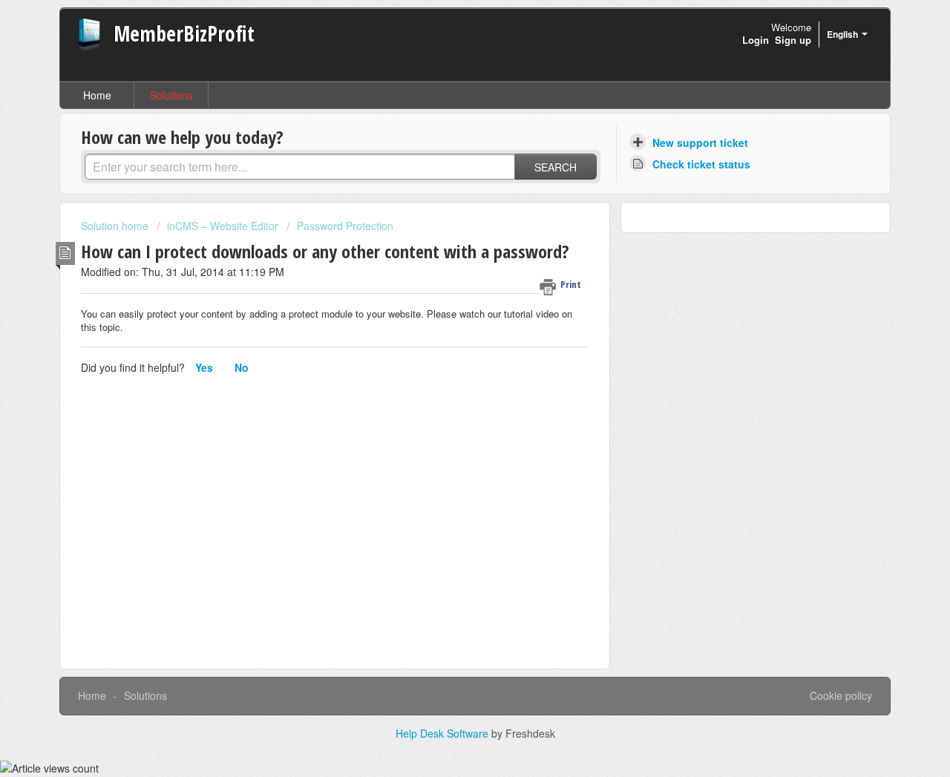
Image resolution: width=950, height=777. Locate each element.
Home (97, 95)
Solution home (116, 225)
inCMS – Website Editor (222, 225)
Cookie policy (841, 695)
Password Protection (345, 225)
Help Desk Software (443, 733)
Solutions (171, 95)
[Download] (447, 192)
